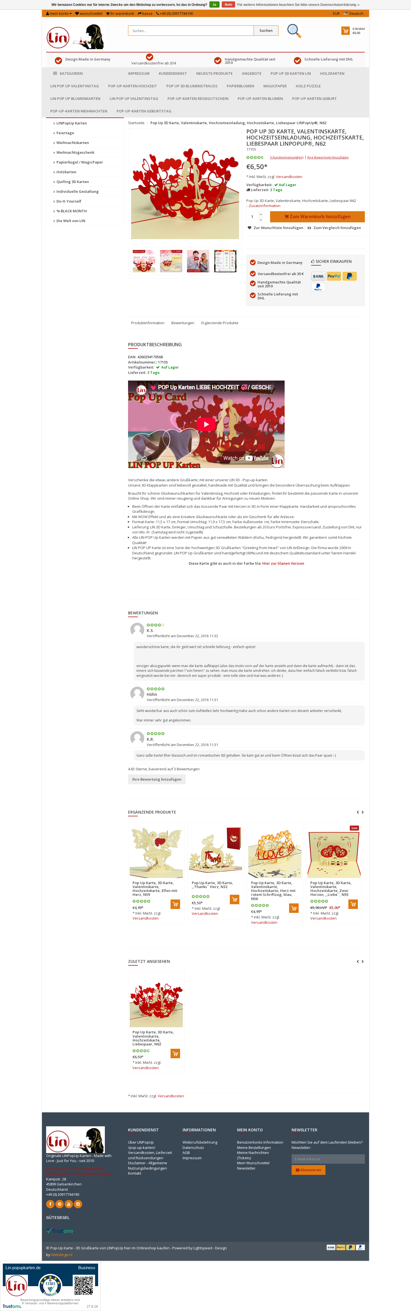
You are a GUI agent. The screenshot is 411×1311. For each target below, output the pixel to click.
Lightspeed (202, 1247)
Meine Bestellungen (254, 1147)
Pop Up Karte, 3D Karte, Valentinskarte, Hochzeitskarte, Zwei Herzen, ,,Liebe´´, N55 (331, 888)
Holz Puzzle (308, 85)
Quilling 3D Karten (72, 181)
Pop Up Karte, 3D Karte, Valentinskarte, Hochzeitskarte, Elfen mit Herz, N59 (155, 888)
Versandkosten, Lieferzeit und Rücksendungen (150, 1155)
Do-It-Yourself (68, 201)
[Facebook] (50, 1204)
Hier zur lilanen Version (283, 563)
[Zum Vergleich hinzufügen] (178, 879)
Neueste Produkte (214, 73)
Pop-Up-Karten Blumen (260, 98)
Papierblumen (240, 85)
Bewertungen (182, 322)
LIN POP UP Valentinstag (74, 85)
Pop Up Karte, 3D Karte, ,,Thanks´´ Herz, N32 (212, 884)
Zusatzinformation (264, 205)
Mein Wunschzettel (253, 1162)
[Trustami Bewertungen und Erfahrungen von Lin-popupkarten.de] (50, 1285)
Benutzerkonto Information (260, 1142)
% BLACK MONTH (71, 210)
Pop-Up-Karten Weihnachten (78, 111)
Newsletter (246, 1168)
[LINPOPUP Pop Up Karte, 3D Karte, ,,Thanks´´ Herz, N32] (215, 851)
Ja (214, 5)
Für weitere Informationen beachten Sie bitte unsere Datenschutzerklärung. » (298, 5)
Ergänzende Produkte (219, 322)
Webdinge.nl (61, 1254)
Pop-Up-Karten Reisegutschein (197, 98)
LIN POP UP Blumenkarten (75, 98)
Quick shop (144, 879)
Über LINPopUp (141, 1142)
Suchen (266, 30)
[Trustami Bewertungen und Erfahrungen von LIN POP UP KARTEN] (60, 1230)
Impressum (139, 73)
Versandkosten (289, 176)
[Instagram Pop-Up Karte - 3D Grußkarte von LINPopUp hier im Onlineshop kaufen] (78, 1204)
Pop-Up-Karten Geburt (314, 98)
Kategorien (71, 73)
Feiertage (65, 132)
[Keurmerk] (294, 31)
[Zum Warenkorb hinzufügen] (175, 904)
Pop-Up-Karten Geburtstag (144, 111)
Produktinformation (147, 322)
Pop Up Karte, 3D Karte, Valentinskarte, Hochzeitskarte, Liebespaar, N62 (153, 1038)
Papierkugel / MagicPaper (79, 162)
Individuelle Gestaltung (77, 191)
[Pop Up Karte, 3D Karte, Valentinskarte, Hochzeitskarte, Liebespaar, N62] (156, 1000)
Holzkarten (332, 73)
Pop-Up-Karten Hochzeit (132, 85)
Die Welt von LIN (70, 220)
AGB (186, 1152)
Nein (228, 5)
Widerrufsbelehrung (200, 1142)
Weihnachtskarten (72, 142)
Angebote (251, 73)
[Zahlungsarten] (318, 276)
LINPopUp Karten (71, 123)
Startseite (136, 122)
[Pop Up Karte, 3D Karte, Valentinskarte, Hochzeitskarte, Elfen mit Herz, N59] (156, 851)
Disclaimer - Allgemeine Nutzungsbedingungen (147, 1165)
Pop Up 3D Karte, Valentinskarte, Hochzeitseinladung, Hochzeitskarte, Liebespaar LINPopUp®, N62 (238, 122)
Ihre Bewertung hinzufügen (328, 157)
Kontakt (134, 1173)
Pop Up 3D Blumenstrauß (192, 85)
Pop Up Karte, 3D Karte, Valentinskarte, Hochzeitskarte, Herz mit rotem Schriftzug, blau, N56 (273, 890)
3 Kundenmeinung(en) (286, 157)
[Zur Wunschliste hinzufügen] (168, 879)
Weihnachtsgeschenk (75, 152)
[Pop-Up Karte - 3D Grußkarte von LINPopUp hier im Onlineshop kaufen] (75, 35)
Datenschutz (193, 1147)
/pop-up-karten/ (141, 1147)
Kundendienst (173, 73)
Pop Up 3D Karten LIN (291, 73)
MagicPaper (275, 85)
